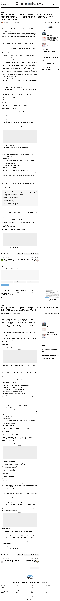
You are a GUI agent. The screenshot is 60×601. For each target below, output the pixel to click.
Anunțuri (2, 12)
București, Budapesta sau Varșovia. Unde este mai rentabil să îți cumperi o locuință (49, 53)
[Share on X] (49, 22)
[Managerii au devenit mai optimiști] (44, 45)
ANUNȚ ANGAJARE (34, 290)
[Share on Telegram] (31, 254)
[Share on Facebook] (48, 22)
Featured (52, 332)
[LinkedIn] (55, 4)
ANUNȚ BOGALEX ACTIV (21, 290)
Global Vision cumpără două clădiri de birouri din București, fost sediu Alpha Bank (50, 59)
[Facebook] (52, 4)
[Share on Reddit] (29, 254)
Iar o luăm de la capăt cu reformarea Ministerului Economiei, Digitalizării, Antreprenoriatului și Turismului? (52, 33)
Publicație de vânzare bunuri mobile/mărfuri (51, 300)
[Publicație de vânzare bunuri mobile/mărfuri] (52, 294)
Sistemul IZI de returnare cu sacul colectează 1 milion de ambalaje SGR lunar (50, 64)
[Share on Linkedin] (54, 22)
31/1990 (7, 70)
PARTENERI (48, 585)
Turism (51, 35)
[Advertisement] (20, 136)
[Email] (55, 22)
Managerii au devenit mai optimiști (52, 43)
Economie (49, 45)
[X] (53, 4)
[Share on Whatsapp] (52, 22)
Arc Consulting (8, 22)
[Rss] (56, 4)
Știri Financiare (45, 49)
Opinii (48, 35)
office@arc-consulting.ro (18, 183)
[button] (7, 2)
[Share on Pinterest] (51, 22)
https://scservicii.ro (10, 440)
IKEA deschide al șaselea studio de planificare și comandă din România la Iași (50, 68)
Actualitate (49, 332)
